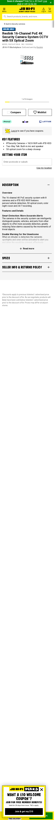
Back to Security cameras (15, 24)
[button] (9, 10)
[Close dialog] (41, 789)
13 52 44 (32, 4)
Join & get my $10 (24, 811)
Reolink (40, 47)
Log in (14, 131)
